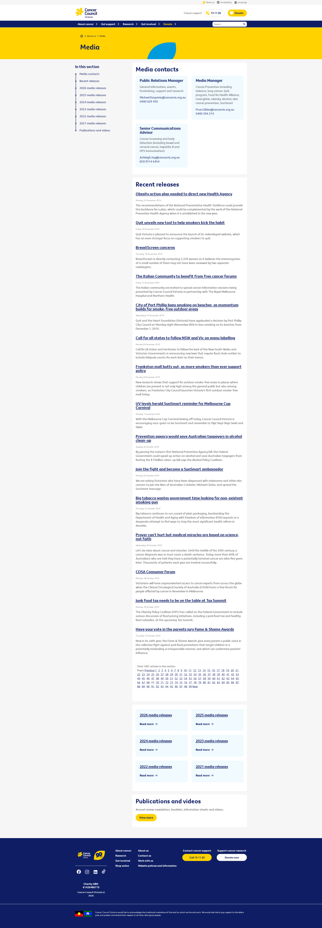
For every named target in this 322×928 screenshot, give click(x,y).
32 (185, 674)
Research (120, 855)
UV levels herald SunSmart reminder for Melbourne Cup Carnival (183, 405)
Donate (239, 13)
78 (195, 682)
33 (190, 674)
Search (244, 24)
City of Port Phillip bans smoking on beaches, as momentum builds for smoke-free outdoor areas (187, 306)
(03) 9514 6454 (149, 161)
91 (152, 686)
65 (237, 678)
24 (148, 674)
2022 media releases (156, 766)
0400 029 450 (149, 101)
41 (227, 674)
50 (166, 678)
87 (237, 682)
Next (195, 686)
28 (166, 674)
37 (209, 674)
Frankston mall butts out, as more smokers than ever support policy (188, 368)
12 (194, 670)
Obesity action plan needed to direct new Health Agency (184, 193)
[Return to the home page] (86, 17)
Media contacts (89, 74)
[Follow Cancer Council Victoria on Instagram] (87, 874)
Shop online (122, 865)
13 (199, 670)
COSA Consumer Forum (155, 571)
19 (227, 670)
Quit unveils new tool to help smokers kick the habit (180, 222)
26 (157, 674)
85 (227, 682)
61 (218, 678)
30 (176, 674)
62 (223, 678)
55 (190, 678)
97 (180, 686)
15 (208, 670)
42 (232, 674)
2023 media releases (212, 740)
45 (143, 678)
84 (223, 682)
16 (213, 670)
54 (185, 678)
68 (148, 682)
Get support (108, 24)
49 (162, 678)
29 (171, 674)
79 (199, 682)
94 (166, 686)
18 (222, 670)
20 (232, 670)
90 (148, 686)
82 (213, 682)
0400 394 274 (205, 113)
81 (209, 682)
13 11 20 (216, 13)
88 (138, 686)
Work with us (145, 860)
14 (204, 670)
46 (148, 678)
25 (152, 674)
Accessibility (226, 2)
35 (199, 674)
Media (102, 35)
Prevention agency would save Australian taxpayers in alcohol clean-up (189, 438)
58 (204, 678)
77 (190, 682)
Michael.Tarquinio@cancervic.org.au (163, 97)
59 (209, 678)
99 (190, 686)
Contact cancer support (197, 850)
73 (171, 682)
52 (176, 678)
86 (232, 682)
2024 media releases (156, 740)
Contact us (144, 855)
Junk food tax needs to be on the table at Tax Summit (181, 600)
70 (157, 682)
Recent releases (89, 81)
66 (138, 682)
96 (176, 686)
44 (138, 678)
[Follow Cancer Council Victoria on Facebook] (78, 874)
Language (242, 2)
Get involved (122, 860)
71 (162, 682)
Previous (150, 670)
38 (213, 674)
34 (195, 674)
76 (185, 682)
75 (180, 682)
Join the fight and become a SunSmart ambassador (179, 468)
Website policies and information (157, 865)
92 (157, 686)
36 (204, 674)
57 (199, 678)
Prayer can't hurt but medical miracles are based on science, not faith (187, 536)
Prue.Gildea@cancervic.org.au (215, 109)
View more (146, 817)
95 (171, 686)
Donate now (232, 857)
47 (152, 678)
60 (213, 678)
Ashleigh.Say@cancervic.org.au (160, 157)
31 (180, 674)
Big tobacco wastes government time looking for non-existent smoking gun (189, 499)
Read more (147, 724)
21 (236, 670)
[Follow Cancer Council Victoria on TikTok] (103, 874)
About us (210, 2)
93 (162, 686)
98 (185, 686)
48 (157, 678)
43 (237, 674)
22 (138, 674)
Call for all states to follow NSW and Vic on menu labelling (185, 337)
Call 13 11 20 (197, 857)
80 (204, 682)
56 (195, 678)
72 (166, 682)
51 (171, 678)
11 (190, 670)
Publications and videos (94, 130)
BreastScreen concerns (155, 247)
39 (218, 674)
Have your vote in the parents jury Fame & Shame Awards (185, 629)
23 (143, 674)
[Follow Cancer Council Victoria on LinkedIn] (95, 874)
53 (180, 678)
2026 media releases (156, 715)
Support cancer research (231, 850)
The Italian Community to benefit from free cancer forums (186, 276)
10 (185, 670)
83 (218, 682)
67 (143, 682)
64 (232, 678)
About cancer (123, 850)
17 (218, 670)
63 (227, 678)
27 (162, 674)
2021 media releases (212, 766)
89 (143, 686)
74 (176, 682)
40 (223, 674)
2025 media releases (212, 715)
